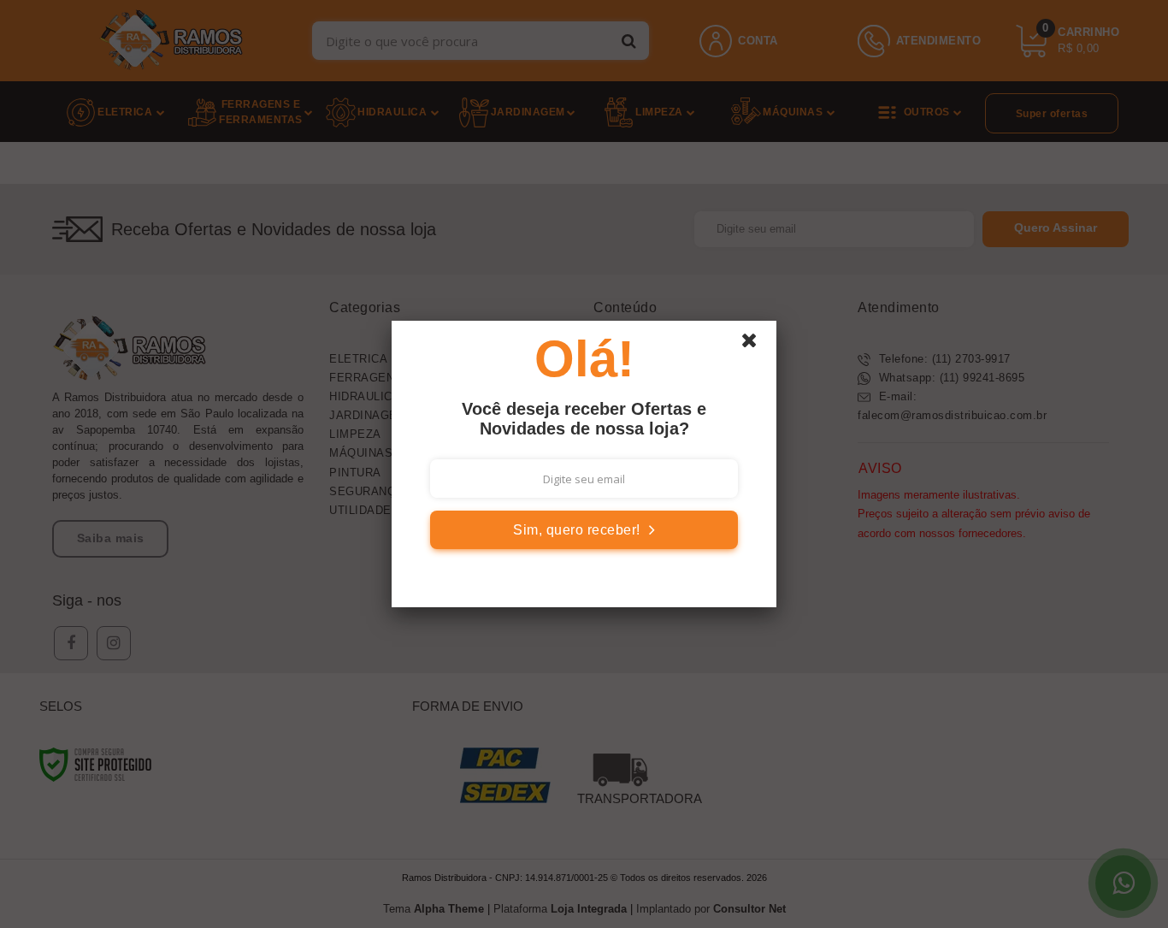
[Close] (756, 344)
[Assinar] (584, 530)
